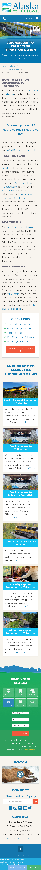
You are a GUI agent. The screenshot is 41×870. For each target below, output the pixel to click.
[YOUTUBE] (25, 807)
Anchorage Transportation (11, 69)
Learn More (18, 867)
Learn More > (26, 422)
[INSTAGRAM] (15, 807)
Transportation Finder (20, 348)
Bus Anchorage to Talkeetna (20, 328)
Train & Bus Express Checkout (20, 150)
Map (8, 838)
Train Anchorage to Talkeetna (21, 323)
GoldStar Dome (9, 186)
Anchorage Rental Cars (18, 341)
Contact (30, 838)
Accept (35, 867)
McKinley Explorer (22, 198)
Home (4, 66)
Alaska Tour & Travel (20, 7)
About (18, 838)
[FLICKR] (20, 807)
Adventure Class (23, 183)
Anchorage (12, 66)
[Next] (36, 32)
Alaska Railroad (9, 190)
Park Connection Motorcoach (20, 227)
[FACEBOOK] (10, 807)
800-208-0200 (10, 834)
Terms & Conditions (20, 855)
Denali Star (7, 168)
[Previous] (4, 32)
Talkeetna (9, 94)
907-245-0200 (30, 834)
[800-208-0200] (5, 18)
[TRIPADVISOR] (30, 807)
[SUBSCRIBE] (35, 801)
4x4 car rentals (13, 293)
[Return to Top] (20, 849)
